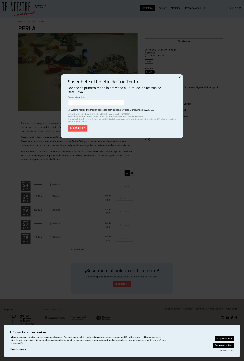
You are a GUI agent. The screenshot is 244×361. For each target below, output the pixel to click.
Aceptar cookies (224, 338)
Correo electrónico (78, 97)
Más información (18, 349)
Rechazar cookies (223, 345)
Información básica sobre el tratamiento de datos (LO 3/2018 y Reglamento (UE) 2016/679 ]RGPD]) (100, 114)
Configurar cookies (226, 350)
